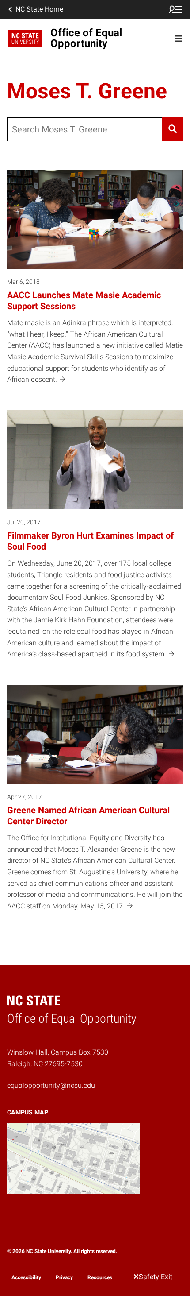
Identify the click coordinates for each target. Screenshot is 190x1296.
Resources (99, 1277)
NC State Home (39, 9)
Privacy (64, 1277)
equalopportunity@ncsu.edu (51, 1085)
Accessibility (26, 1277)
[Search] (172, 129)
